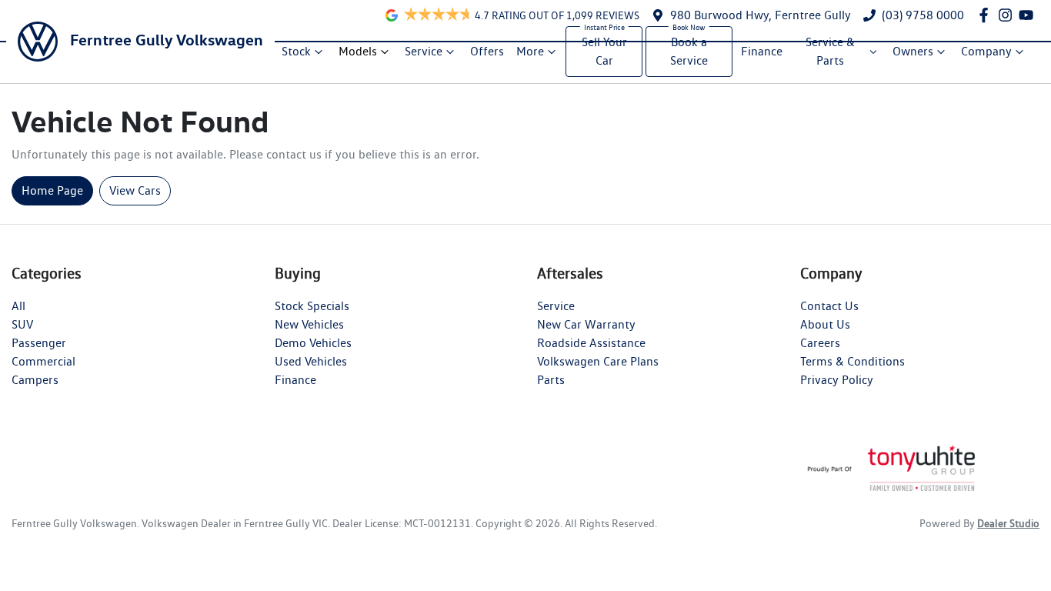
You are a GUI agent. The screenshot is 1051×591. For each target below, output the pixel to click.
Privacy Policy (836, 379)
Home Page (52, 190)
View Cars (135, 190)
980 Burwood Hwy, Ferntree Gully (760, 15)
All (18, 306)
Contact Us (829, 306)
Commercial (43, 361)
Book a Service (689, 51)
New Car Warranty (586, 324)
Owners (913, 51)
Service (423, 51)
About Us (825, 324)
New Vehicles (309, 324)
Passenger (39, 343)
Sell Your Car (604, 51)
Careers (820, 343)
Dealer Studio (1008, 523)
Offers (487, 51)
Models (358, 51)
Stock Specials (312, 306)
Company (986, 51)
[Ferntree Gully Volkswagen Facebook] (986, 15)
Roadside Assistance (591, 343)
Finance (761, 51)
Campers (35, 379)
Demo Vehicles (313, 343)
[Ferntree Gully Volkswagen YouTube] (1029, 15)
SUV (22, 324)
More (530, 51)
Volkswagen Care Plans (598, 361)
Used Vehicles (311, 361)
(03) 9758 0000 (923, 15)
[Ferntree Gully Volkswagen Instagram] (1008, 15)
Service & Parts (830, 51)
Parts (551, 379)
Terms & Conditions (852, 361)
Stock (296, 51)
